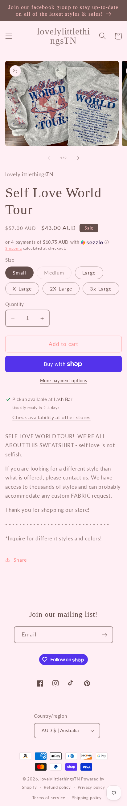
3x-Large (101, 288)
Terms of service (48, 798)
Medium (58, 274)
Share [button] (20, 560)
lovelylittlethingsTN (60, 779)
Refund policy (57, 787)
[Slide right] (78, 158)
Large (89, 272)
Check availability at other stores (51, 417)
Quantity (14, 304)
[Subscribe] (105, 635)
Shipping (13, 248)
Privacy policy (91, 787)
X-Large (22, 288)
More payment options (63, 380)
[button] (9, 36)
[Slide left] (49, 158)
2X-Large (61, 288)
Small (19, 272)
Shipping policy (87, 798)
